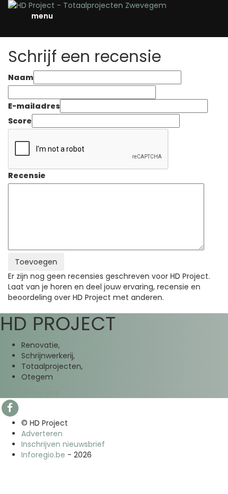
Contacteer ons (29, 392)
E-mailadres (34, 106)
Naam (20, 77)
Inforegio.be (43, 454)
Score (20, 121)
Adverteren (42, 433)
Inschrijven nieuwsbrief (63, 444)
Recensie (27, 175)
